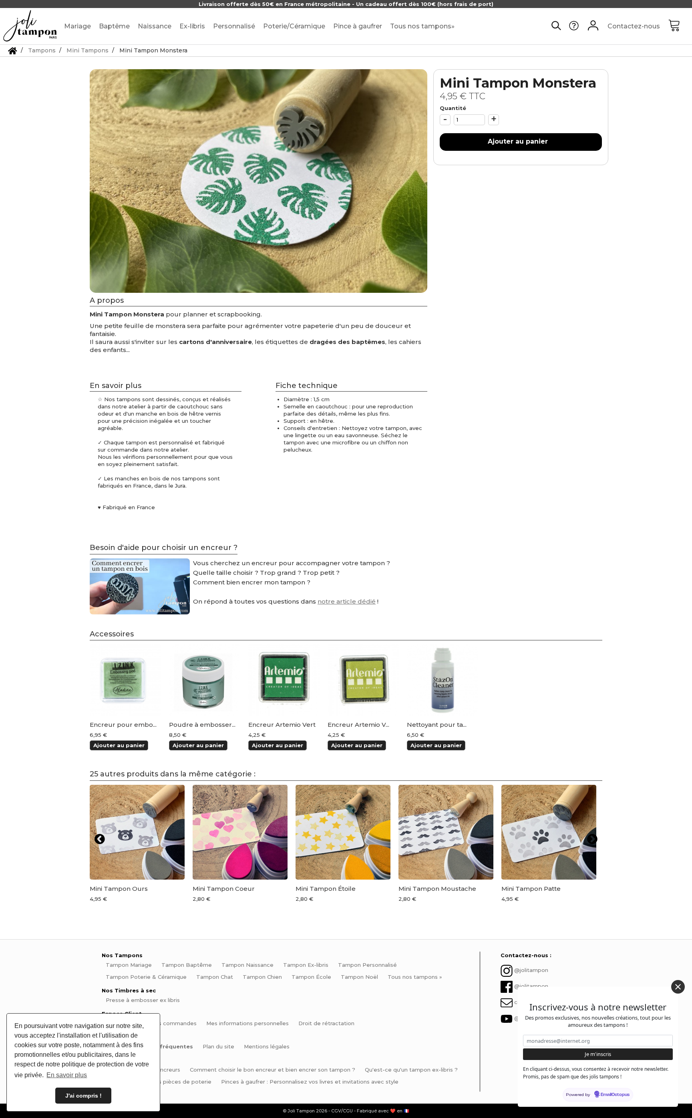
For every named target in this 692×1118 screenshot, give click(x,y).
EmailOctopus (615, 1095)
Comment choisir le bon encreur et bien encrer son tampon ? (272, 1069)
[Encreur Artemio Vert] (284, 680)
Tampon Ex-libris (305, 965)
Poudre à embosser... (202, 724)
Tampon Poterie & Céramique (146, 977)
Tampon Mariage (129, 965)
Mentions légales (267, 1046)
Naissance (154, 26)
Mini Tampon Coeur (224, 888)
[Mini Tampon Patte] (548, 832)
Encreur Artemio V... (358, 724)
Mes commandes (173, 1023)
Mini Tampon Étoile (326, 888)
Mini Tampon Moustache (437, 888)
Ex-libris (192, 26)
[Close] (678, 987)
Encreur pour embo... (123, 724)
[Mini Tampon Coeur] (240, 832)
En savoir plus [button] (66, 1075)
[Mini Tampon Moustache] (445, 832)
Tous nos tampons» (422, 26)
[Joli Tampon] (30, 26)
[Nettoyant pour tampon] (442, 680)
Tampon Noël (359, 977)
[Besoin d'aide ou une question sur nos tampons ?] (574, 28)
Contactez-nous (634, 26)
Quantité (453, 108)
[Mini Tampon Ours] (137, 832)
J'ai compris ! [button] (83, 1095)
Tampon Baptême (186, 965)
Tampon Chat (214, 977)
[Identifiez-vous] (593, 26)
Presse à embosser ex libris (143, 1000)
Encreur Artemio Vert (282, 724)
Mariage (77, 26)
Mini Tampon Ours (119, 888)
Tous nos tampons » (415, 977)
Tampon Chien (262, 977)
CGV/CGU (342, 1111)
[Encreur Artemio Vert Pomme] (363, 680)
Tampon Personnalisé (367, 965)
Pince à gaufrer (357, 26)
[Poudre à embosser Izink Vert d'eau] (204, 680)
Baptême (114, 26)
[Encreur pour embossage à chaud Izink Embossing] (125, 680)
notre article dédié (347, 601)
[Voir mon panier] (680, 26)
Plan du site (218, 1046)
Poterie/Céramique (294, 26)
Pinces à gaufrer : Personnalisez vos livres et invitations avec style (309, 1081)
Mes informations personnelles (247, 1023)
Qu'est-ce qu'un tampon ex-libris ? (411, 1069)
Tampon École (311, 977)
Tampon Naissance (247, 965)
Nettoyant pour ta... (437, 724)
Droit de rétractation (326, 1023)
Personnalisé (234, 26)
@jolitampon (531, 970)
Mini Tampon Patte (531, 888)
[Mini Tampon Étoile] (343, 832)
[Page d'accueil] (12, 50)
